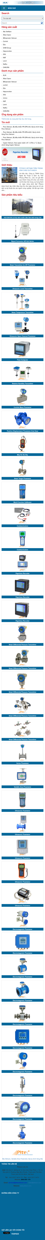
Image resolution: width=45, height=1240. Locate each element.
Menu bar (12, 8)
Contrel (5, 41)
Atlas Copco (7, 35)
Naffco (5, 64)
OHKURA (6, 67)
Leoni (5, 61)
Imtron (5, 98)
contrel (5, 85)
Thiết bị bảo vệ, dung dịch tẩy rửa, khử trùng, (17, 119)
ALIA (4, 75)
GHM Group (7, 48)
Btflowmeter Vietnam (10, 38)
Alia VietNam (7, 31)
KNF (4, 57)
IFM (4, 54)
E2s (4, 44)
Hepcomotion (7, 51)
